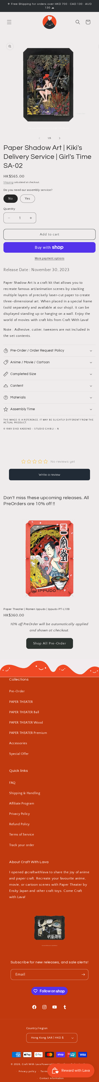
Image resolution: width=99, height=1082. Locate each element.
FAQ (12, 783)
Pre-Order (17, 691)
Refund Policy (19, 824)
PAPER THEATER (21, 702)
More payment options (49, 258)
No (10, 198)
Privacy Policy (19, 814)
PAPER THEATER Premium (28, 733)
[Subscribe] (83, 974)
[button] (9, 22)
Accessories (18, 743)
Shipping (8, 182)
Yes (27, 198)
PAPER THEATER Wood (26, 722)
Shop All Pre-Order (49, 643)
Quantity (9, 208)
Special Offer (19, 754)
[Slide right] (60, 138)
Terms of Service (21, 834)
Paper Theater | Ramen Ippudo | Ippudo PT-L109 (36, 609)
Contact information (52, 1078)
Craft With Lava (31, 1064)
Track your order (21, 845)
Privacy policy (27, 1071)
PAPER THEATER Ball (24, 712)
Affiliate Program (21, 803)
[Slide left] (39, 138)
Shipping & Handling (24, 793)
